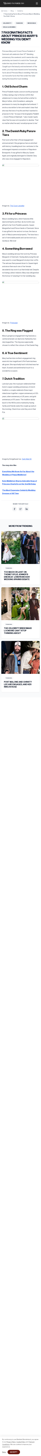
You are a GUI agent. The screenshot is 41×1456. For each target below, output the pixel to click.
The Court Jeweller (17, 206)
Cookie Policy (21, 1442)
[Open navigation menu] (36, 3)
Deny (4, 1452)
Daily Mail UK (27, 459)
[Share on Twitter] (20, 509)
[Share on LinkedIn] (26, 509)
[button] (20, 182)
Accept (13, 1452)
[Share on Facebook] (14, 509)
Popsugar (14, 323)
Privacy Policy (11, 1442)
